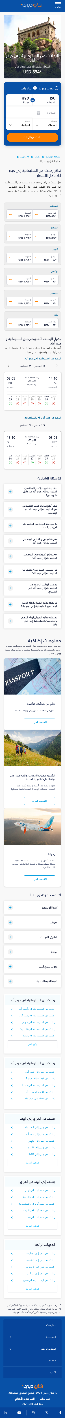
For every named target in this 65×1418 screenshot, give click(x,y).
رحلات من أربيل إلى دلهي (41, 1141)
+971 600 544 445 (32, 1404)
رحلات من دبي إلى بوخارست (40, 1253)
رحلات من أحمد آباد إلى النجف (39, 1210)
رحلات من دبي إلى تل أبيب (40, 1273)
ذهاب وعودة (46, 88)
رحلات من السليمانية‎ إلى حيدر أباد (37, 1016)
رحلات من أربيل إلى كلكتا (42, 1154)
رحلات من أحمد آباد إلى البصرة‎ (39, 1197)
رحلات (37, 156)
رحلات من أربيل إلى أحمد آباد (40, 1127)
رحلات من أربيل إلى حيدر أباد (40, 1072)
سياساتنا (45, 1399)
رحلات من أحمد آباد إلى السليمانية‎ (37, 1204)
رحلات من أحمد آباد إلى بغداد (39, 1217)
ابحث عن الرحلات (31, 137)
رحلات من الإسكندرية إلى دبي (39, 1280)
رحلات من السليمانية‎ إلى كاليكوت (37, 1029)
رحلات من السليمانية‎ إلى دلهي (38, 1022)
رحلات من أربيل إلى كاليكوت (40, 1147)
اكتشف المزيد (39, 722)
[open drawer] (58, 4)
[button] (33, 491)
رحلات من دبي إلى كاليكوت (40, 1267)
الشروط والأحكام (25, 1399)
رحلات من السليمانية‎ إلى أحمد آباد (37, 1009)
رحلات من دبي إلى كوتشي (40, 1260)
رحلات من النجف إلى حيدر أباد (39, 1092)
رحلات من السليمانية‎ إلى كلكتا (39, 1036)
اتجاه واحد (26, 88)
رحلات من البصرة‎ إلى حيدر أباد (39, 1078)
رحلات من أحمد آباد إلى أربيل (40, 1190)
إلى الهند (24, 156)
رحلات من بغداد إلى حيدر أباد (40, 1098)
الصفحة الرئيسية (53, 156)
